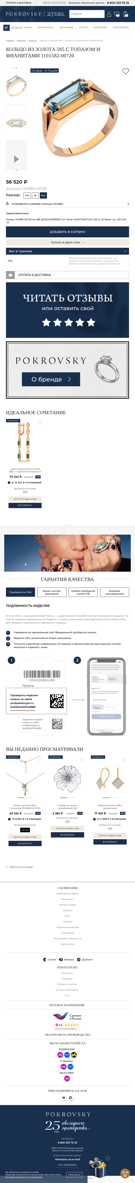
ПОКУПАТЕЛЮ (67, 967)
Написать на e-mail (67, 1159)
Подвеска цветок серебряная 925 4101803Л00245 (67, 807)
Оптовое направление (67, 1005)
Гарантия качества (67, 927)
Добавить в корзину (67, 232)
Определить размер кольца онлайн (37, 203)
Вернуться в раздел (21, 867)
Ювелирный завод (67, 893)
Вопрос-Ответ (67, 905)
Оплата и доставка (18, 2)
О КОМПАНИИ (68, 888)
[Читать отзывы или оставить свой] (67, 310)
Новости (68, 910)
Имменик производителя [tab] (114, 592)
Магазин (67, 978)
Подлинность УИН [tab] (20, 592)
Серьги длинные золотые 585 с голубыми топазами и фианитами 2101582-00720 (25, 470)
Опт (67, 995)
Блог (67, 916)
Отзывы (67, 921)
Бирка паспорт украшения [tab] (52, 592)
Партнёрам (67, 933)
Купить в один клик (66, 242)
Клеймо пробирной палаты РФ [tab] (83, 592)
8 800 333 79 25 (118, 3)
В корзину (25, 505)
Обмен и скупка (67, 984)
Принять (74, 1174)
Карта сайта (67, 944)
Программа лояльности (67, 938)
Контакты (67, 973)
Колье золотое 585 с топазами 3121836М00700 (25, 807)
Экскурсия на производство (67, 1034)
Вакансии (67, 899)
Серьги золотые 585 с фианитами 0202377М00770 (110, 807)
